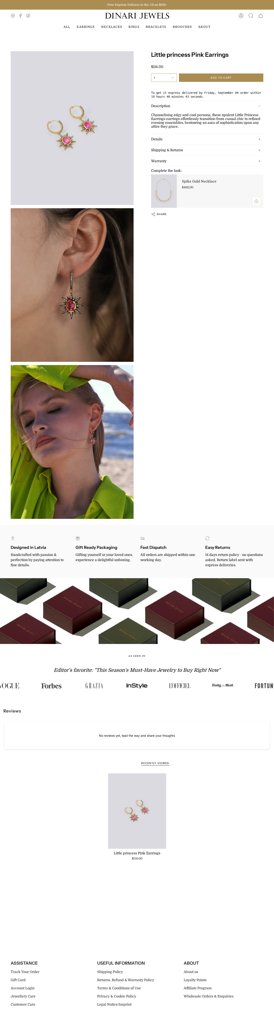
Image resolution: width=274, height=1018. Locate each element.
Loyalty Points (195, 980)
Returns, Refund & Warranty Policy (125, 980)
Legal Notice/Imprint (114, 1004)
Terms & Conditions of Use (119, 988)
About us (191, 972)
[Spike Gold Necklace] (164, 191)
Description (160, 106)
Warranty (159, 161)
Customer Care (23, 1004)
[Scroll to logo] (51, 686)
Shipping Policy (110, 972)
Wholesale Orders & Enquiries (209, 996)
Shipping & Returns (167, 150)
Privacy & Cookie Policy (116, 996)
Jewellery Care (23, 996)
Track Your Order (25, 972)
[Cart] (261, 16)
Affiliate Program (198, 988)
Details (156, 139)
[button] (251, 16)
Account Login (22, 988)
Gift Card (18, 980)
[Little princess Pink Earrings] (137, 811)
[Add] (256, 201)
